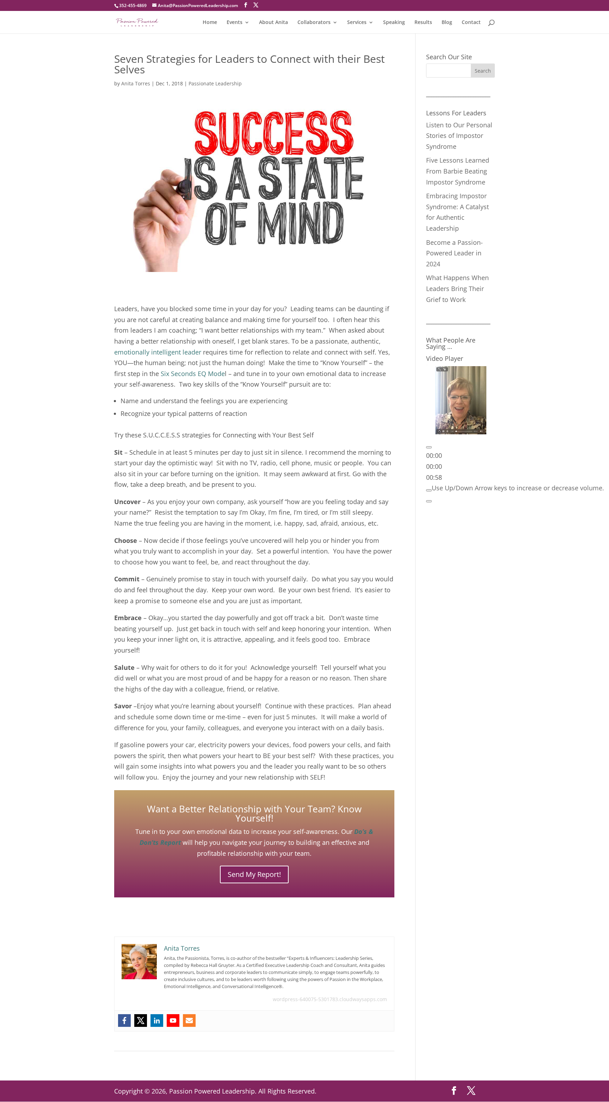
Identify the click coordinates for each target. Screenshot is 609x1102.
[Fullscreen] (429, 501)
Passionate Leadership (215, 83)
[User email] (189, 1020)
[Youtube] (173, 1020)
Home (210, 22)
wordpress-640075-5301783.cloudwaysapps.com (330, 999)
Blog (447, 22)
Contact (471, 22)
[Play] (429, 447)
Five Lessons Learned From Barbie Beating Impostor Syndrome (457, 171)
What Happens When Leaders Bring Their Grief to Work (457, 288)
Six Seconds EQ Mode (193, 373)
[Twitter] (140, 1020)
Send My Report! (254, 874)
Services (357, 22)
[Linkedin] (156, 1020)
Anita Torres (135, 83)
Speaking (394, 22)
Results (423, 22)
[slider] (434, 466)
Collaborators (314, 22)
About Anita (273, 22)
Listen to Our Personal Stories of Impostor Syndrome (459, 136)
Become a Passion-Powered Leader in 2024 (454, 253)
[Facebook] (124, 1020)
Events (234, 22)
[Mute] (429, 490)
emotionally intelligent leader (157, 352)
